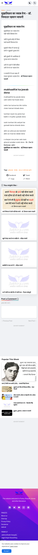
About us (4, 516)
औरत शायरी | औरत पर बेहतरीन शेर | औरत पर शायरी (24, 396)
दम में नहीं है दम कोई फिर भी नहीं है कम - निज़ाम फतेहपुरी (16, 292)
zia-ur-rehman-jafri (25, 170)
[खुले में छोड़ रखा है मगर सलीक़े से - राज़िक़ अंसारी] (19, 226)
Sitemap (4, 518)
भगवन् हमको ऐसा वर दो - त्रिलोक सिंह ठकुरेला (23, 404)
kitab (15, 170)
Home (3, 10)
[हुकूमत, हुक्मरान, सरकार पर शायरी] (7, 413)
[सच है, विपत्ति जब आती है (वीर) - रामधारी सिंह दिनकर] (19, 371)
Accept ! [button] (6, 551)
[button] (2, 3)
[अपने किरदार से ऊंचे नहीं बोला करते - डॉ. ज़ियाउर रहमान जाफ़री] (19, 199)
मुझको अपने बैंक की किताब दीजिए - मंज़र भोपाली (24, 388)
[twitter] (14, 507)
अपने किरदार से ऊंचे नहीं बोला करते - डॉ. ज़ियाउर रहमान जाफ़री (18, 211)
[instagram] (23, 507)
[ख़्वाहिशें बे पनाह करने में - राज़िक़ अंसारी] (19, 253)
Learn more (14, 546)
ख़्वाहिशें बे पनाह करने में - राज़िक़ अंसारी (12, 265)
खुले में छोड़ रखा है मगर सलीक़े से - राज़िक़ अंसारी (14, 238)
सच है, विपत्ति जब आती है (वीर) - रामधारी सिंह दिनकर (15, 383)
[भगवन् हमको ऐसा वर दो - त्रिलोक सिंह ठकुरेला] (7, 405)
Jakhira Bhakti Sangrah (9, 535)
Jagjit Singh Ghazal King (9, 538)
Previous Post (7, 321)
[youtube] (19, 507)
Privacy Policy (5, 521)
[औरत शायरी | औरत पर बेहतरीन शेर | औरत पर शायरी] (7, 397)
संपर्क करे (3, 527)
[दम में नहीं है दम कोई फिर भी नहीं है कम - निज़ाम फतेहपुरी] (19, 280)
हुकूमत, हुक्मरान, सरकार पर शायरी (22, 411)
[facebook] (10, 507)
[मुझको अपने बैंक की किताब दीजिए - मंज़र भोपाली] (7, 389)
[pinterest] (28, 507)
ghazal (9, 10)
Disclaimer (4, 524)
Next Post (31, 321)
